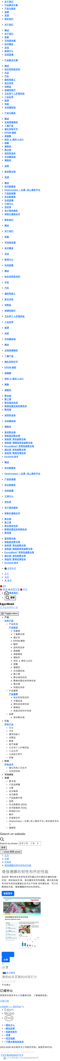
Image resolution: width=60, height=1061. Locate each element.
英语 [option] (5, 589)
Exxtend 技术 (11, 456)
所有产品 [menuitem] (8, 621)
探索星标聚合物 (12, 436)
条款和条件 (11, 1032)
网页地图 (10, 1038)
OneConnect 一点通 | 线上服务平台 (22, 190)
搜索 (3, 847)
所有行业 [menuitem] (8, 724)
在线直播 (8, 54)
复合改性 (8, 83)
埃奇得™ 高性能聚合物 (15, 439)
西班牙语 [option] (15, 589)
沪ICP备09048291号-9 (12, 1055)
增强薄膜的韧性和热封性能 (17, 865)
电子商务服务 (11, 210)
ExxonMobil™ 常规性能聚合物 (19, 446)
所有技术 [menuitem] (8, 764)
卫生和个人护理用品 (14, 93)
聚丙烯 (7, 409)
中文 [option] (25, 589)
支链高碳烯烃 (11, 122)
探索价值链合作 (12, 214)
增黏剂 (7, 160)
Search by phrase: (9, 843)
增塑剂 (7, 146)
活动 (6, 47)
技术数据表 (10, 186)
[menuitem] (10, 568)
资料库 (7, 207)
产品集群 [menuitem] (13, 694)
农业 (6, 73)
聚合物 (7, 150)
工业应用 (8, 97)
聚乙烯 (7, 399)
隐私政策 (10, 1028)
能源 (6, 100)
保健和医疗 (10, 90)
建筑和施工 (10, 79)
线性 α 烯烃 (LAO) (14, 139)
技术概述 (8, 44)
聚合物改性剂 (11, 402)
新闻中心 (8, 51)
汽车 (6, 76)
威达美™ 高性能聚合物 (15, 449)
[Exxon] (9, 1010)
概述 (6, 30)
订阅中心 (8, 204)
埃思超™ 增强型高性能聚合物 (18, 442)
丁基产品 (8, 125)
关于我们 (8, 34)
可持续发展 (10, 40)
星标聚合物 (10, 171)
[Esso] (8, 1018)
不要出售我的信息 (15, 1042)
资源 (6, 858)
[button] (3, 586)
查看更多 (7, 893)
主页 (6, 855)
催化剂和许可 (11, 129)
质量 (6, 37)
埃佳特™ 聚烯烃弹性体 (15, 453)
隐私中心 (10, 1025)
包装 (6, 104)
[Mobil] (9, 1013)
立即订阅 (4, 1001)
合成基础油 (10, 107)
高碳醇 (7, 136)
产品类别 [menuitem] (13, 627)
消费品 (7, 86)
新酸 (6, 143)
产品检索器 (10, 193)
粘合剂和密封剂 (12, 69)
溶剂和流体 (10, 153)
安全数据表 (10, 197)
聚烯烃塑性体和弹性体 (15, 406)
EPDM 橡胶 (10, 132)
